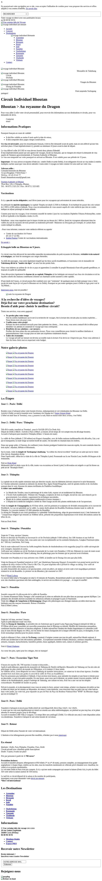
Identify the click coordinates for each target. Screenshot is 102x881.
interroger (62, 735)
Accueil (9, 29)
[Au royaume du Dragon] (20, 353)
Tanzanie (19, 56)
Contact (9, 62)
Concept (9, 31)
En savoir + (5, 242)
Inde (17, 47)
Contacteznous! (10, 120)
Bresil (18, 44)
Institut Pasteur (12, 238)
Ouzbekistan (21, 51)
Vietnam (19, 60)
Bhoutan (19, 40)
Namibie (19, 49)
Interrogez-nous (7, 290)
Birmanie (19, 42)
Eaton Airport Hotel (62, 413)
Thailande (20, 58)
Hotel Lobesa (12, 576)
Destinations (11, 33)
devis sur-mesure (37, 778)
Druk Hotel (11, 463)
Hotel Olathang (13, 646)
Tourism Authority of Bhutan (12, 182)
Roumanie (20, 53)
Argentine (20, 38)
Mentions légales (13, 839)
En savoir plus (31, 8)
